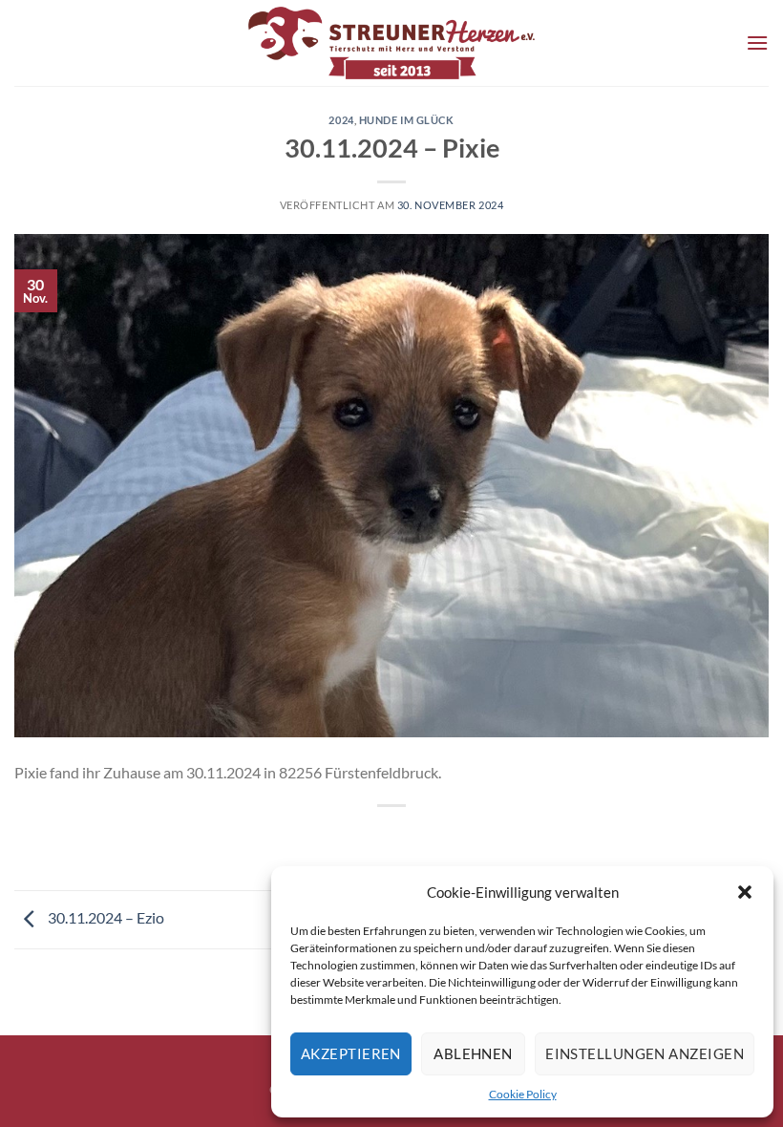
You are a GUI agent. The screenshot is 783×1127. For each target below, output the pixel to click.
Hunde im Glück (407, 120)
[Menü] (757, 42)
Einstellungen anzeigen (644, 1053)
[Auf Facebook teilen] (392, 838)
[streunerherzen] (391, 43)
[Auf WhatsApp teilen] (356, 838)
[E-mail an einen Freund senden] (426, 838)
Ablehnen (473, 1053)
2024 (340, 120)
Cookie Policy (523, 1094)
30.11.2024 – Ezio (104, 917)
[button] (744, 892)
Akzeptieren (351, 1053)
